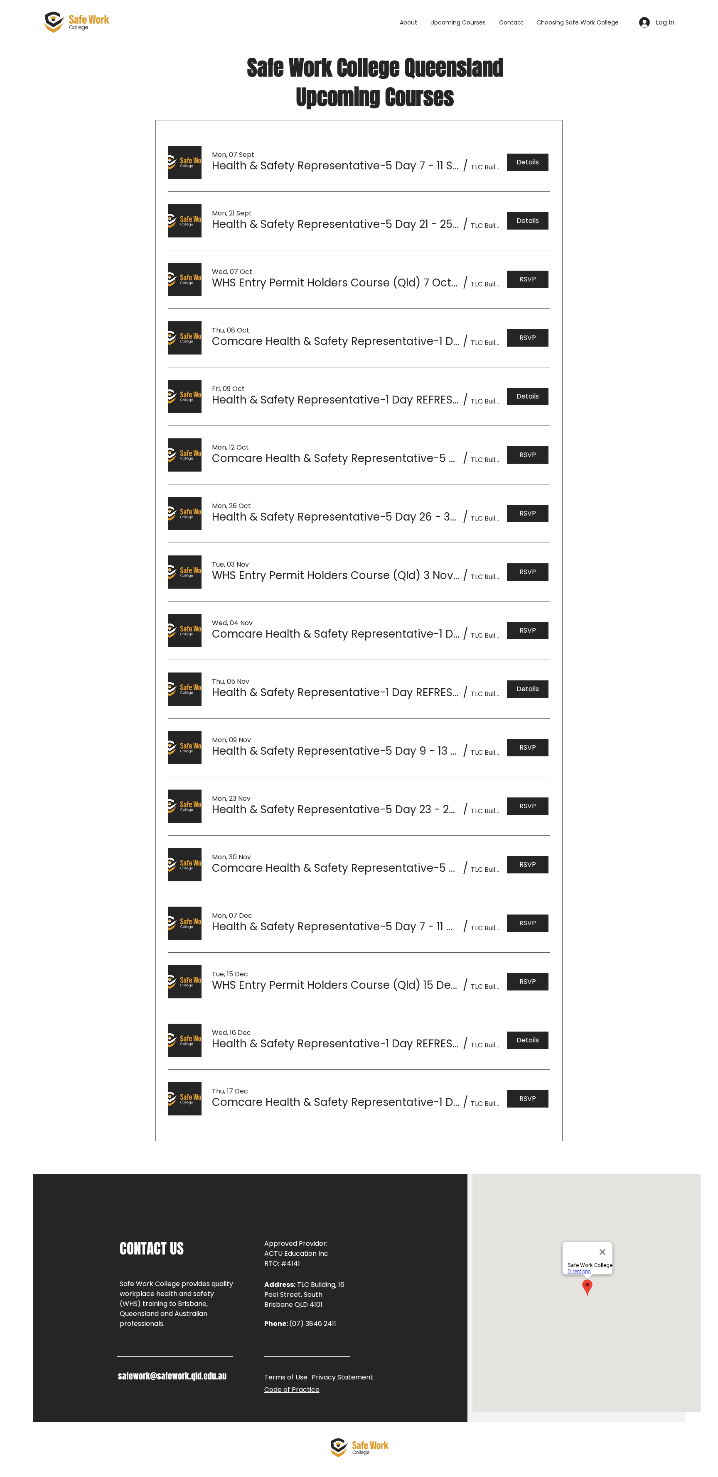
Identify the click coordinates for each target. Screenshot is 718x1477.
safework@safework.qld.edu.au (172, 1376)
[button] (577, 22)
